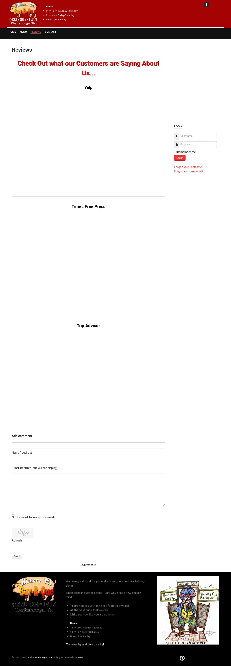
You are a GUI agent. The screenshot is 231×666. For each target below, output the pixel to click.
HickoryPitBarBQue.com (40, 657)
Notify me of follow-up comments (34, 517)
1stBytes (79, 657)
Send (17, 556)
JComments (88, 565)
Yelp (88, 87)
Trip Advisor (88, 325)
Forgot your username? (188, 167)
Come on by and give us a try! (85, 644)
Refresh (17, 540)
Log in (179, 157)
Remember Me (186, 152)
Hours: (49, 6)
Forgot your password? (188, 171)
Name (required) (22, 452)
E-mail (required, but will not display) (34, 468)
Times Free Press (88, 206)
